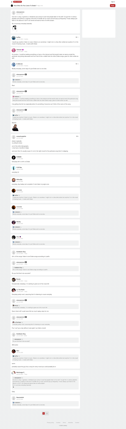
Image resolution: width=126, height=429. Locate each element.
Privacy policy (50, 422)
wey (17, 237)
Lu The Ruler (20, 290)
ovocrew (19, 190)
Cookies (58, 422)
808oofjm (19, 179)
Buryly (18, 279)
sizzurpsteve (20, 12)
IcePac (18, 37)
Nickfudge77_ (20, 372)
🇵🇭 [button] (20, 237)
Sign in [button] (113, 2)
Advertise (70, 422)
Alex (17, 351)
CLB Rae (19, 167)
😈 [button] (23, 50)
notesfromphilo (21, 136)
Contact (77, 422)
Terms (64, 422)
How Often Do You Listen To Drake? (25, 5)
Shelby (18, 222)
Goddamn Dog (21, 252)
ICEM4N (18, 157)
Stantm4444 (20, 397)
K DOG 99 (19, 64)
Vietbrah (19, 50)
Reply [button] (112, 5)
